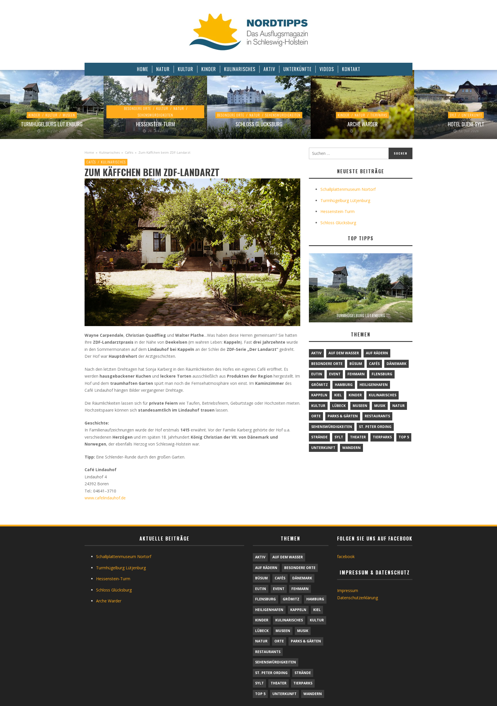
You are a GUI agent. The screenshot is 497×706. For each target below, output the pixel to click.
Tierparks (378, 115)
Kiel (338, 395)
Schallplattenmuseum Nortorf (348, 189)
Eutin (316, 374)
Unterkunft (472, 115)
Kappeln (319, 395)
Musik (379, 405)
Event (335, 374)
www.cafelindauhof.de (105, 498)
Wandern (351, 447)
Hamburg (344, 384)
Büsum (355, 363)
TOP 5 (404, 437)
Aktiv (316, 353)
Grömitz (319, 384)
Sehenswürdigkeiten (155, 115)
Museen (69, 115)
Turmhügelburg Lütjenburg (52, 124)
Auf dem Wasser (343, 353)
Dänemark (396, 363)
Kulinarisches (109, 152)
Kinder (34, 115)
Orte (316, 416)
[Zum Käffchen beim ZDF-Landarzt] (192, 251)
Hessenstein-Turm (155, 124)
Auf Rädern (377, 353)
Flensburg (382, 374)
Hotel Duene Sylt (466, 124)
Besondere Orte (137, 108)
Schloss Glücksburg (259, 124)
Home (89, 152)
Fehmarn (356, 374)
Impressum (347, 590)
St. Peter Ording (375, 426)
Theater (358, 437)
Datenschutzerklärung (357, 597)
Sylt (453, 115)
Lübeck (339, 405)
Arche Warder (362, 124)
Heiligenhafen (374, 384)
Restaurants (377, 416)
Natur (178, 108)
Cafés (129, 152)
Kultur (51, 115)
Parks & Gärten (343, 416)
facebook (346, 556)
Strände (319, 437)
